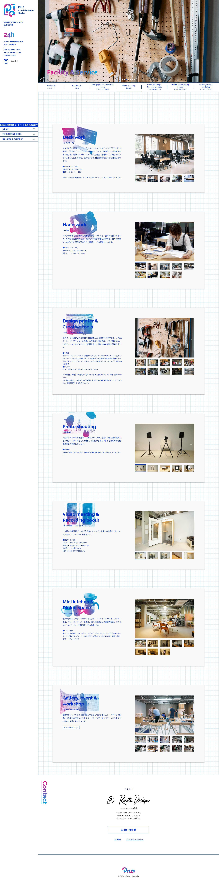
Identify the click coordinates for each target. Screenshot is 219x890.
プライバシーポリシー (134, 839)
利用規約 (117, 839)
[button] (122, 79)
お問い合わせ (128, 830)
